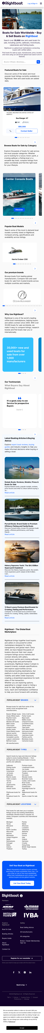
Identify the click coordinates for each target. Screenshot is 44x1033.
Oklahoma (25, 829)
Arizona (9, 833)
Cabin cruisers (11, 779)
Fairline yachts (27, 737)
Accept (22, 1028)
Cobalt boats (10, 720)
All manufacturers (12, 743)
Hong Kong (26, 845)
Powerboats (26, 786)
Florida (24, 822)
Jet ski (8, 783)
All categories (25, 936)
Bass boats (10, 769)
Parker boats (26, 716)
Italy (23, 837)
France (24, 835)
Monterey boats (11, 735)
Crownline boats (27, 723)
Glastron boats (27, 733)
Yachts (8, 781)
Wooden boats (27, 777)
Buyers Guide (6, 938)
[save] (38, 90)
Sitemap (26, 999)
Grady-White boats (13, 716)
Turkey (24, 849)
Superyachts (10, 784)
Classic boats (11, 788)
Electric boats (11, 777)
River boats (26, 783)
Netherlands (10, 841)
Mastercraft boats (12, 722)
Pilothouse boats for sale (13, 793)
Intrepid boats (11, 727)
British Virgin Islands (29, 847)
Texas (8, 824)
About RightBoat (5, 944)
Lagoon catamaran (13, 739)
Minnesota (10, 835)
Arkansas (25, 826)
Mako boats (10, 723)
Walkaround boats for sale (29, 793)
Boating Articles (7, 934)
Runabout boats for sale (13, 797)
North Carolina (11, 829)
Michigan (9, 822)
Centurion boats (27, 741)
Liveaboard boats (28, 767)
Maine (24, 824)
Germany (25, 841)
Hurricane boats (27, 731)
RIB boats (9, 786)
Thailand (9, 849)
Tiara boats (10, 725)
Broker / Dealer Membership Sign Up (30, 942)
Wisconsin (9, 831)
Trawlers (25, 773)
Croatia (24, 843)
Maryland (9, 826)
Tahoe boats (26, 725)
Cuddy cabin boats (28, 781)
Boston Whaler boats (13, 714)
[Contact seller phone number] (10, 131)
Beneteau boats (27, 739)
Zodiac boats (11, 729)
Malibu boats (26, 720)
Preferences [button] (11, 1021)
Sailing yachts (27, 784)
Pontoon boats (27, 765)
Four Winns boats (28, 729)
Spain (8, 839)
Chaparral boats (27, 722)
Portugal (9, 843)
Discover (19, 210)
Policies (16, 997)
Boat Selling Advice (27, 927)
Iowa (8, 828)
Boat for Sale (6, 929)
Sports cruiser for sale (29, 796)
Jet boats (9, 773)
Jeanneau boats (27, 735)
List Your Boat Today (22, 883)
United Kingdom (12, 837)
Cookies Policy (25, 997)
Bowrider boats (27, 779)
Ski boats (25, 775)
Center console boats (29, 771)
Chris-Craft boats (28, 714)
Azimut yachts (11, 733)
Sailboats (9, 765)
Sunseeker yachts (12, 737)
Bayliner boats (11, 718)
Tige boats (25, 727)
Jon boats (25, 769)
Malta (8, 845)
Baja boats (25, 718)
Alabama (25, 831)
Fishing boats (11, 767)
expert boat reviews (19, 444)
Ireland (8, 847)
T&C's (9, 997)
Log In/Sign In (32, 3)
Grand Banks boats (13, 731)
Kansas (24, 833)
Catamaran (10, 771)
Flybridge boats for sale (28, 789)
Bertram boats (11, 741)
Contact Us (6, 949)
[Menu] (41, 3)
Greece (24, 839)
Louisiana (25, 828)
